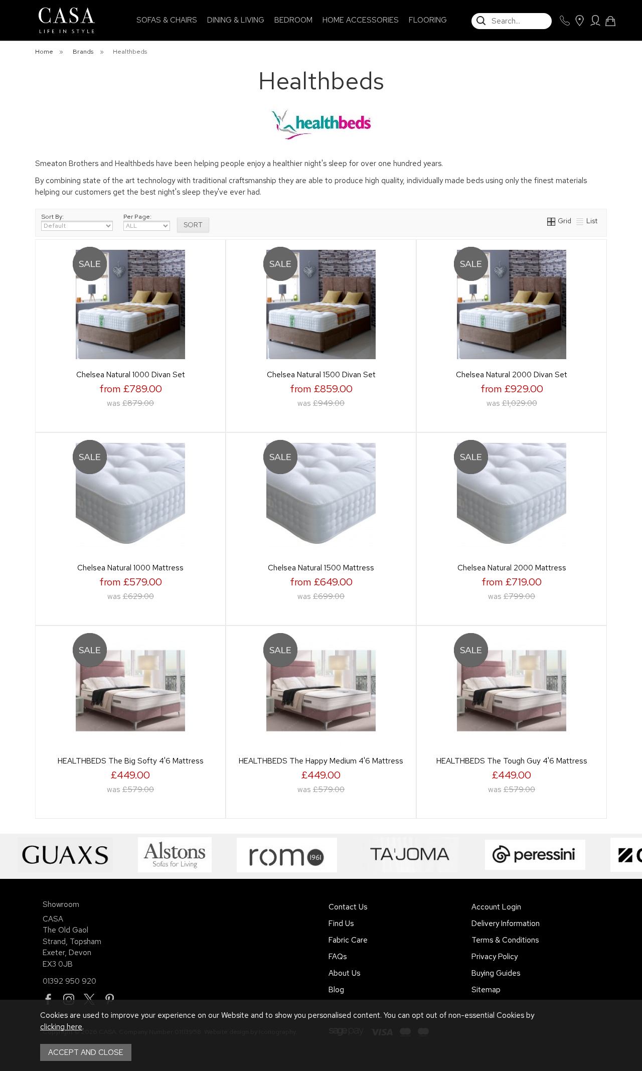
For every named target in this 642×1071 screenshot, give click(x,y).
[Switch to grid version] (551, 220)
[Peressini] (525, 854)
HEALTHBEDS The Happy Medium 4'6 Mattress (321, 760)
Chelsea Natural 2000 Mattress (511, 567)
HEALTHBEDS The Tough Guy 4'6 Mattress (511, 760)
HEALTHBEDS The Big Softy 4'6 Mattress (131, 760)
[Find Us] (579, 21)
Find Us (341, 924)
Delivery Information (505, 924)
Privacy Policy (494, 957)
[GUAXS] (55, 854)
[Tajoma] (401, 854)
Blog (336, 990)
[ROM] (277, 854)
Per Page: (137, 217)
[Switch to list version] (580, 220)
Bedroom (293, 20)
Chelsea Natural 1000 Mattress (130, 567)
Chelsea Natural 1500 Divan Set (321, 374)
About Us (344, 973)
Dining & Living (235, 20)
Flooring (428, 20)
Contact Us (348, 907)
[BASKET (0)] (610, 21)
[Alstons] (165, 854)
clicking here (61, 1027)
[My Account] (595, 21)
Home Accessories (361, 20)
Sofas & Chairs (166, 20)
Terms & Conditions (505, 940)
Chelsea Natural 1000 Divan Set (130, 374)
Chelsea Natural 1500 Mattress (321, 567)
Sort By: (52, 217)
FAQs (338, 957)
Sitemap (486, 990)
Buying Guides (495, 973)
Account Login (496, 907)
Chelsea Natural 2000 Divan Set (511, 374)
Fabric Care (348, 940)
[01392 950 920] (564, 21)
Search (471, 12)
